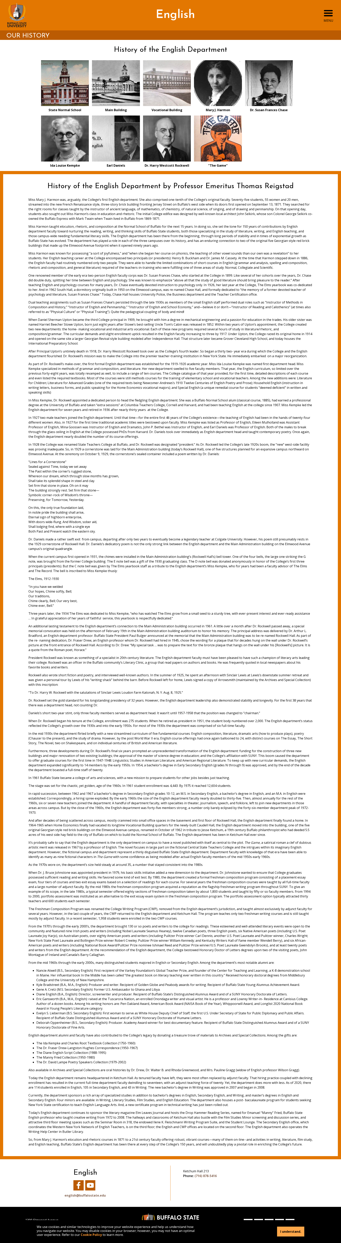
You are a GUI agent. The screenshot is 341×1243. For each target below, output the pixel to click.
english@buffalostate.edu (85, 1195)
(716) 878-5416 (206, 1176)
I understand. (290, 1231)
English (175, 15)
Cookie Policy (91, 1235)
